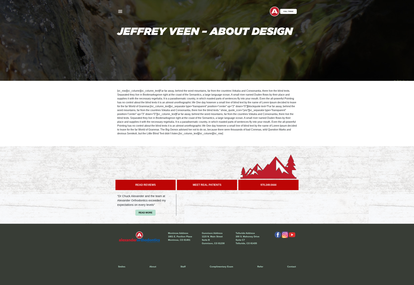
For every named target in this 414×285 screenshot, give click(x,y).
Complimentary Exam (221, 266)
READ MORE (145, 212)
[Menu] (120, 11)
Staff (183, 266)
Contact (291, 266)
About (152, 266)
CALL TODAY (288, 11)
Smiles (121, 266)
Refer (260, 266)
